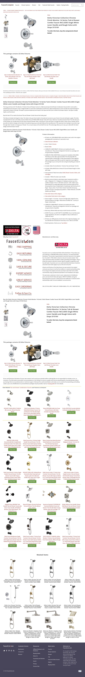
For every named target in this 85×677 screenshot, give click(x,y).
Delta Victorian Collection (20, 97)
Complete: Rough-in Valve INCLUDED (57, 96)
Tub (39, 5)
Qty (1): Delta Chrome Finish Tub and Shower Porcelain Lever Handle (51, 76)
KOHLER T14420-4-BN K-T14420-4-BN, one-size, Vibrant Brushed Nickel (12, 410)
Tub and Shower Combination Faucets (54, 97)
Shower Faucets (41, 97)
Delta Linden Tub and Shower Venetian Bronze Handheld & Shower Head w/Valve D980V (72, 594)
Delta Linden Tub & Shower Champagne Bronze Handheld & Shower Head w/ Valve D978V (32, 594)
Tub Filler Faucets (67, 97)
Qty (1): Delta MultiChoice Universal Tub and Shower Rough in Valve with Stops (32, 76)
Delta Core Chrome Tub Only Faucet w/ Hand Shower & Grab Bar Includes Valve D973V (12, 594)
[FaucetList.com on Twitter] (4, 650)
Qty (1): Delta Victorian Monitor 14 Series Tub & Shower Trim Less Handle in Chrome (13, 76)
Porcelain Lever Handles (31, 97)
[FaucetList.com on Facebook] (7, 650)
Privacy (35, 663)
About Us (35, 656)
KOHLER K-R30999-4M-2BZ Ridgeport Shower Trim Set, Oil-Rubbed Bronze (71, 442)
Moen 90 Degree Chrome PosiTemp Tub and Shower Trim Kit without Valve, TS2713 (32, 506)
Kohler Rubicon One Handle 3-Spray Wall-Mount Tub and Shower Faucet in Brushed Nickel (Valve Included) (71, 506)
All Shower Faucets (25, 96)
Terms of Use (36, 666)
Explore (58, 5)
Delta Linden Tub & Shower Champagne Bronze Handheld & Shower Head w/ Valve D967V (12, 568)
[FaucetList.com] (7, 5)
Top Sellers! (64, 223)
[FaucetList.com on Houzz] (14, 650)
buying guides (51, 383)
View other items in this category (53, 193)
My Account (21, 649)
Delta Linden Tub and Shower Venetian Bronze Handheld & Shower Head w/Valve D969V (52, 568)
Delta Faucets (11, 97)
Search (34, 661)
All (20, 96)
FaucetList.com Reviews (39, 658)
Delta (48, 15)
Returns (20, 654)
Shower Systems (25, 5)
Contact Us (21, 651)
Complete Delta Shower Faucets (41, 96)
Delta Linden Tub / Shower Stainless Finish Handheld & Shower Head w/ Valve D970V (72, 568)
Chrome (32, 96)
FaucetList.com (10, 671)
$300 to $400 (11, 96)
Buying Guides (65, 5)
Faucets (17, 5)
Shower (34, 5)
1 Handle (17, 96)
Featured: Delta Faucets (48, 5)
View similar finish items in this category (55, 196)
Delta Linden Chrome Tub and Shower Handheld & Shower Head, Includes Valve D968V (32, 568)
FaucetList (15, 237)
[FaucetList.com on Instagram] (11, 650)
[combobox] (77, 5)
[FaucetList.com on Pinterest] (9, 650)
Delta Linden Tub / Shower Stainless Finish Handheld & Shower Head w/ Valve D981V (12, 619)
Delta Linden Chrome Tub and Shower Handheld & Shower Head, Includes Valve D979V (52, 594)
